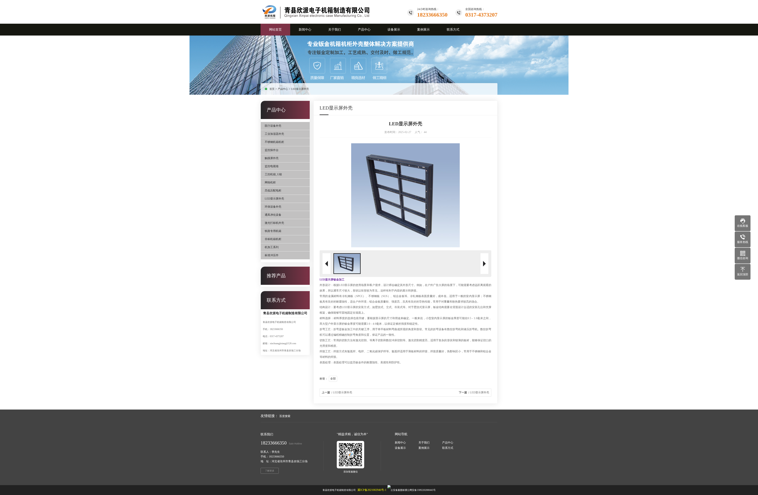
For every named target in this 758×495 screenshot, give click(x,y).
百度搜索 (284, 416)
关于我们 (424, 442)
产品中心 (283, 88)
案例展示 (424, 447)
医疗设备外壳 (273, 125)
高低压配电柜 (273, 190)
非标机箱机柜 (273, 239)
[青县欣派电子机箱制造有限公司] (317, 12)
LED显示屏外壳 (300, 88)
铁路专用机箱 (273, 231)
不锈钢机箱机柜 (274, 142)
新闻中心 (400, 442)
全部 (333, 378)
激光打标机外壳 (274, 222)
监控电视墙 (272, 166)
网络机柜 (270, 182)
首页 (272, 88)
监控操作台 (272, 150)
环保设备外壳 (273, 206)
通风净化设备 (273, 214)
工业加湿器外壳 (274, 133)
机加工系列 (272, 247)
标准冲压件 (272, 255)
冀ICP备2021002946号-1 (371, 489)
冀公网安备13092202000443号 (420, 490)
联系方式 (447, 447)
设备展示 (400, 447)
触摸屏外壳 (272, 158)
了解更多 (269, 470)
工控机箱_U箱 (273, 174)
